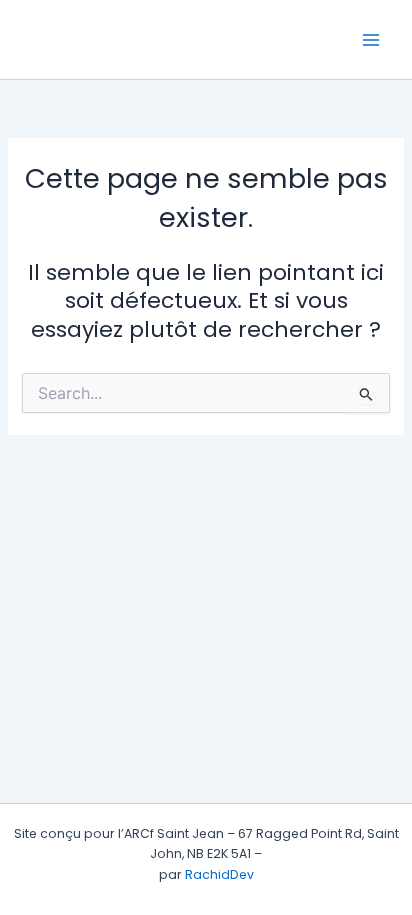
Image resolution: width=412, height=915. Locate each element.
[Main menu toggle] (371, 40)
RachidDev (219, 874)
